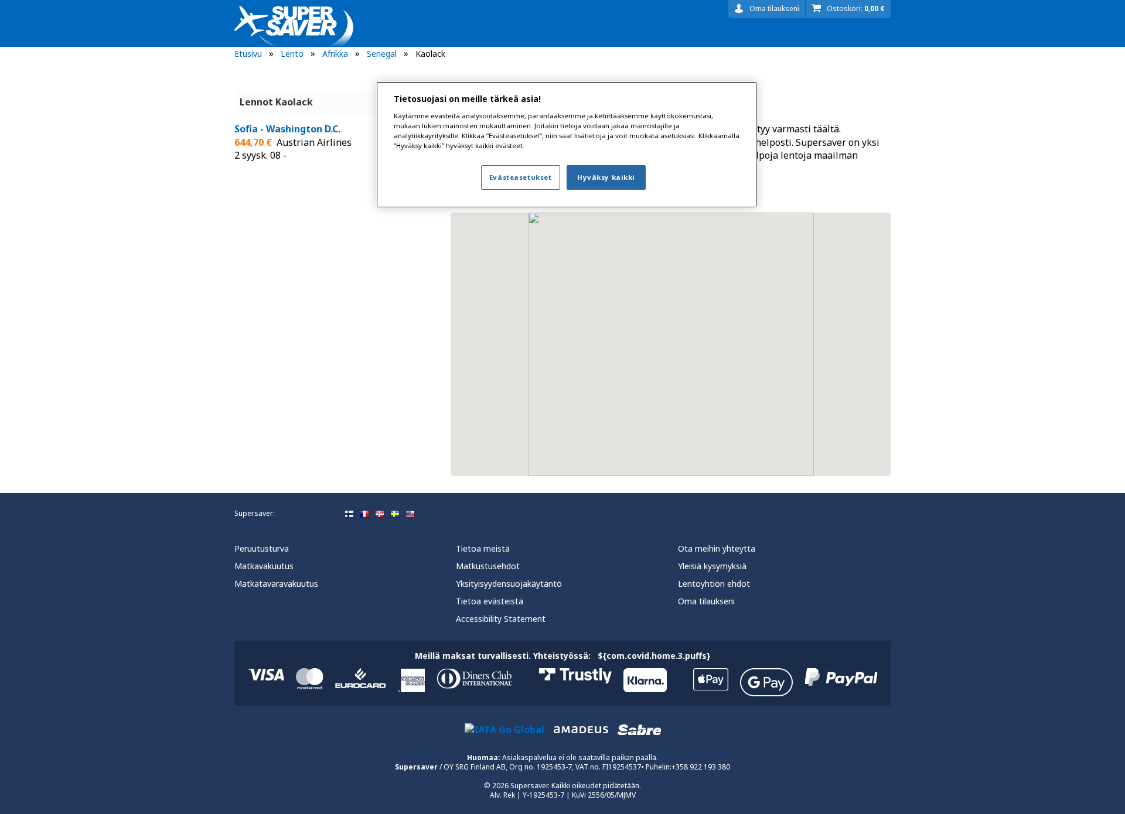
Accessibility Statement (501, 618)
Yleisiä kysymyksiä (712, 566)
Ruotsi (395, 514)
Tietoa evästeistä (489, 601)
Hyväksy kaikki (606, 177)
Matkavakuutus (264, 566)
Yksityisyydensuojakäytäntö (509, 583)
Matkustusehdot (488, 566)
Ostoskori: (856, 8)
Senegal (382, 53)
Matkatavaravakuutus (276, 583)
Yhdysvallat (410, 514)
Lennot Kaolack (276, 101)
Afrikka (335, 53)
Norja (379, 514)
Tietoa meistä (483, 548)
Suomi (349, 514)
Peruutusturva (261, 548)
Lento (292, 53)
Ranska (364, 514)
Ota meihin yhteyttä (716, 548)
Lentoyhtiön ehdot (714, 583)
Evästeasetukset (520, 177)
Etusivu (248, 53)
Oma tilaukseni (774, 8)
